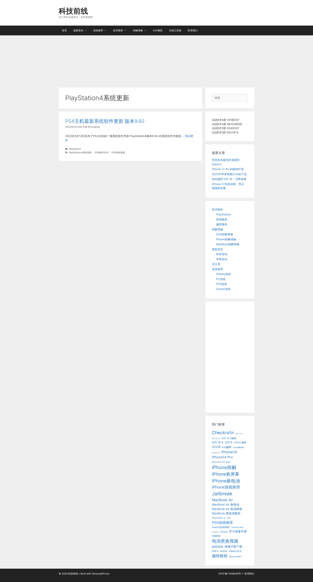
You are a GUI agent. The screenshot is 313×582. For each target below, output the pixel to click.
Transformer (237, 527)
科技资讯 (221, 254)
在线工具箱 (175, 30)
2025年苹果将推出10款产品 (229, 174)
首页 (64, 30)
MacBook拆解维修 (227, 244)
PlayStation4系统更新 (80, 152)
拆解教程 (216, 536)
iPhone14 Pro (222, 457)
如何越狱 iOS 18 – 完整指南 (229, 179)
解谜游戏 (223, 551)
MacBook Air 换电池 (225, 504)
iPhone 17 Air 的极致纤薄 (228, 169)
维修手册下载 (233, 546)
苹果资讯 (221, 259)
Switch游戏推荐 (221, 527)
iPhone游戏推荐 (226, 487)
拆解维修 (138, 30)
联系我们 (193, 30)
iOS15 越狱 (240, 442)
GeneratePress (100, 573)
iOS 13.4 (217, 442)
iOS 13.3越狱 (229, 438)
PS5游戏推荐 (222, 522)
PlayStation (75, 148)
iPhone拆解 (224, 467)
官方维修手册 (238, 531)
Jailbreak (222, 493)
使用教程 (221, 219)
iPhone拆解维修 (226, 239)
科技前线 (73, 10)
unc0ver (215, 532)
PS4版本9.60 (102, 152)
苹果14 (215, 551)
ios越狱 (226, 447)
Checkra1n (223, 432)
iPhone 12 (216, 453)
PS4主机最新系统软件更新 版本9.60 (104, 121)
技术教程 (118, 30)
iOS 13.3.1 (216, 438)
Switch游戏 (223, 289)
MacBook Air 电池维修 (227, 509)
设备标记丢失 (235, 551)
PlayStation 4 (218, 518)
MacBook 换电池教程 (226, 513)
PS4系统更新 (118, 152)
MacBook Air (222, 500)
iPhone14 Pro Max (221, 462)
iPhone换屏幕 (225, 474)
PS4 (229, 518)
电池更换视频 (225, 541)
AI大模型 (158, 30)
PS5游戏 (221, 284)
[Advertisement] (156, 60)
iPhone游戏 (223, 274)
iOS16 (216, 447)
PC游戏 (220, 279)
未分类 (216, 264)
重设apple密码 (235, 557)
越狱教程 (221, 224)
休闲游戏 (223, 532)
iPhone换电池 (226, 481)
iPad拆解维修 (224, 234)
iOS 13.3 (239, 434)
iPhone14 (229, 452)
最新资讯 (78, 30)
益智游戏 (217, 546)
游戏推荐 (98, 30)
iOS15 (228, 442)
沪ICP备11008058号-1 (230, 573)
